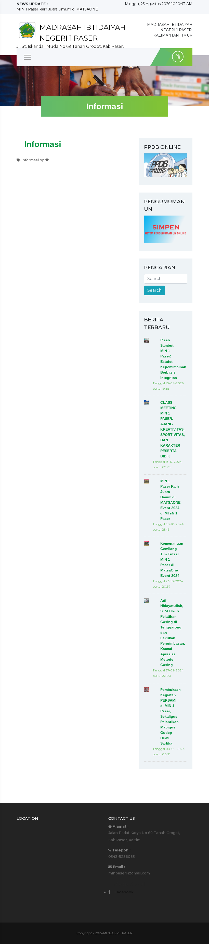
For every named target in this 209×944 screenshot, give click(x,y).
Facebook (124, 892)
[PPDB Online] (165, 165)
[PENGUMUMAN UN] (165, 229)
